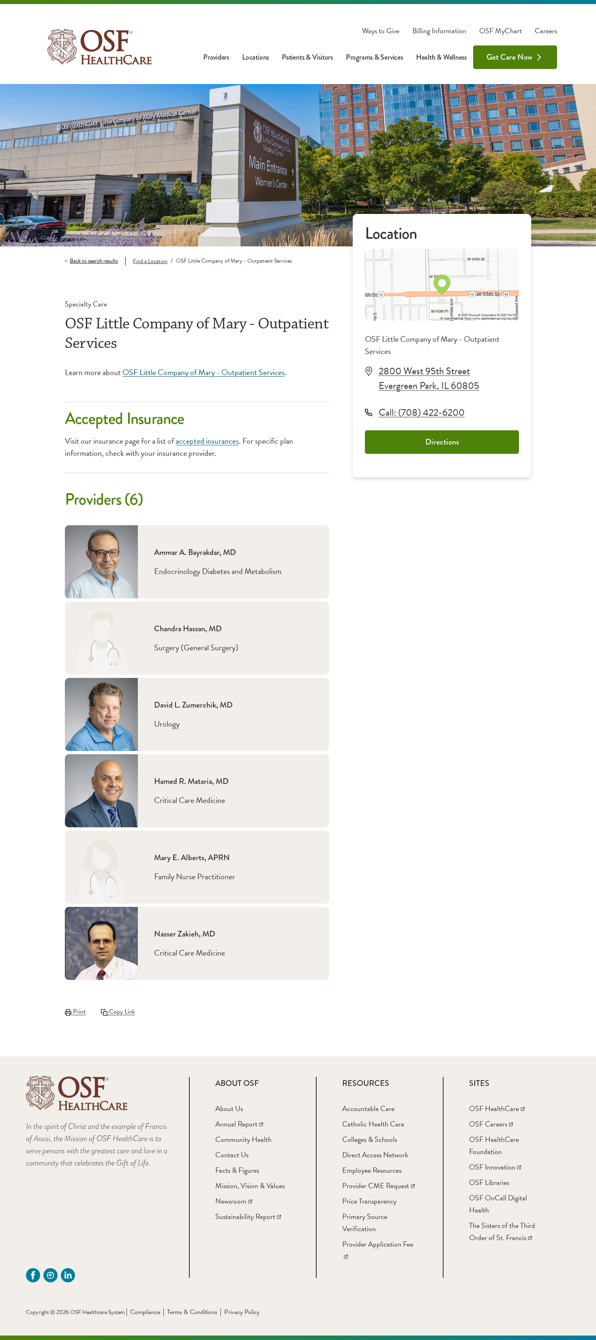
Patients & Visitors (307, 57)
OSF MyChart (500, 30)
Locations (255, 57)
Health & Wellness (441, 57)
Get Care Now (509, 57)
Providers (216, 57)
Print (78, 1011)
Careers (546, 30)
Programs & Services (374, 57)
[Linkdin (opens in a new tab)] (68, 1275)
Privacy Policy (241, 1312)
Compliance (145, 1312)
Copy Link (121, 1011)
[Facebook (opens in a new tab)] (33, 1275)
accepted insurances (207, 441)
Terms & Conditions (192, 1312)
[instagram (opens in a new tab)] (50, 1275)
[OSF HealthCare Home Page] (99, 47)
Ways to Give (380, 30)
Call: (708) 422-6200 (422, 412)
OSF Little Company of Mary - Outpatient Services (203, 372)
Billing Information (439, 30)
